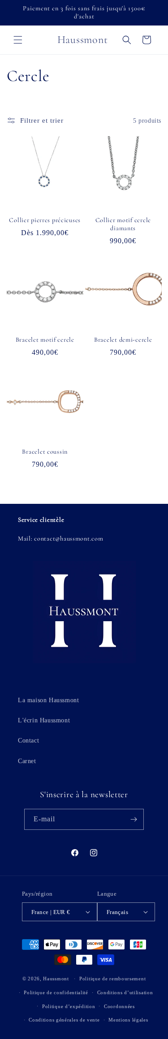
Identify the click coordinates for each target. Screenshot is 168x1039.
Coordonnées (119, 1006)
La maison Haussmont (48, 700)
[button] (18, 40)
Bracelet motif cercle (45, 339)
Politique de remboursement (112, 978)
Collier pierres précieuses (45, 220)
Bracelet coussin (45, 451)
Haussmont (56, 978)
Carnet (27, 761)
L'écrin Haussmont (44, 720)
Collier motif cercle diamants (123, 224)
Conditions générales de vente (64, 1019)
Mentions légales (128, 1019)
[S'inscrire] (133, 819)
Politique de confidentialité (56, 992)
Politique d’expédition (68, 1006)
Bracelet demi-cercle (123, 339)
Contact (28, 740)
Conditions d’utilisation (125, 992)
